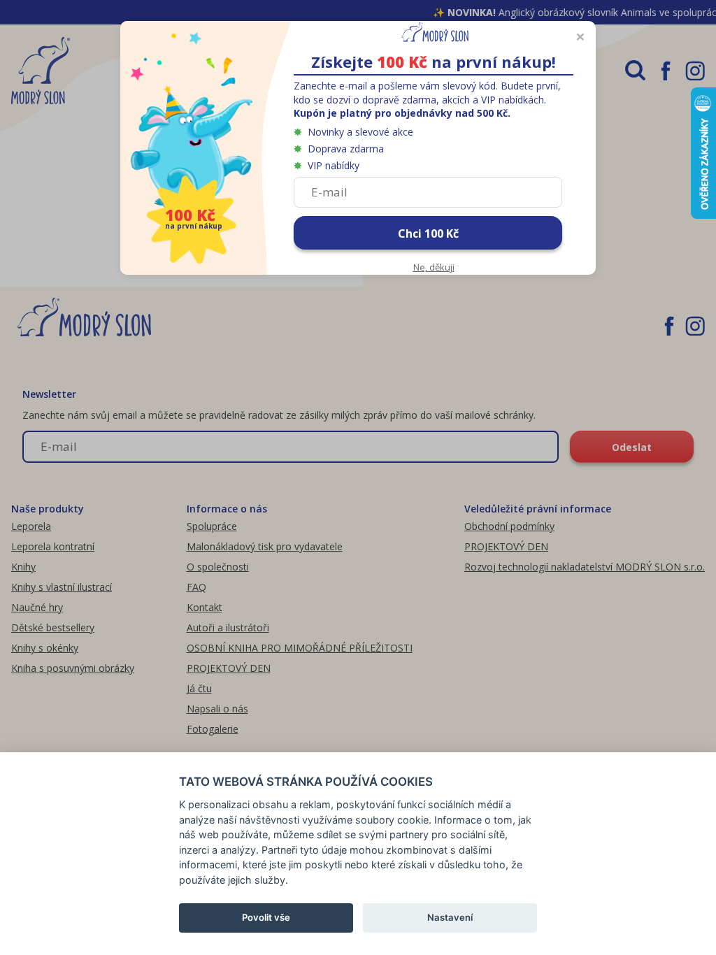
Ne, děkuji (433, 267)
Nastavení (450, 917)
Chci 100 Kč (428, 233)
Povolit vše (266, 917)
